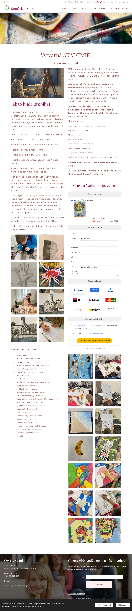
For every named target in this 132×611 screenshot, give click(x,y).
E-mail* (73, 233)
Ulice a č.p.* (75, 252)
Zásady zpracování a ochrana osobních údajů (86, 598)
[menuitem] (65, 8)
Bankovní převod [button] (110, 310)
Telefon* (74, 238)
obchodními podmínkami (93, 333)
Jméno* (74, 243)
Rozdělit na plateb (81, 328)
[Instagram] (8, 2)
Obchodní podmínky (76, 594)
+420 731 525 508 (123, 2)
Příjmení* (74, 247)
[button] (78, 290)
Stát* (73, 266)
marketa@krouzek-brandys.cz (104, 2)
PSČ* (73, 262)
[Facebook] (5, 2)
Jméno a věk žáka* (74, 272)
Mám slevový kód (80, 325)
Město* (74, 257)
